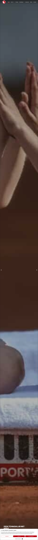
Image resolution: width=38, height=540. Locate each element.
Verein (12, 2)
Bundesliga (21, 2)
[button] (1, 270)
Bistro (31, 2)
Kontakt (35, 2)
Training (16, 2)
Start (9, 2)
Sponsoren (27, 2)
